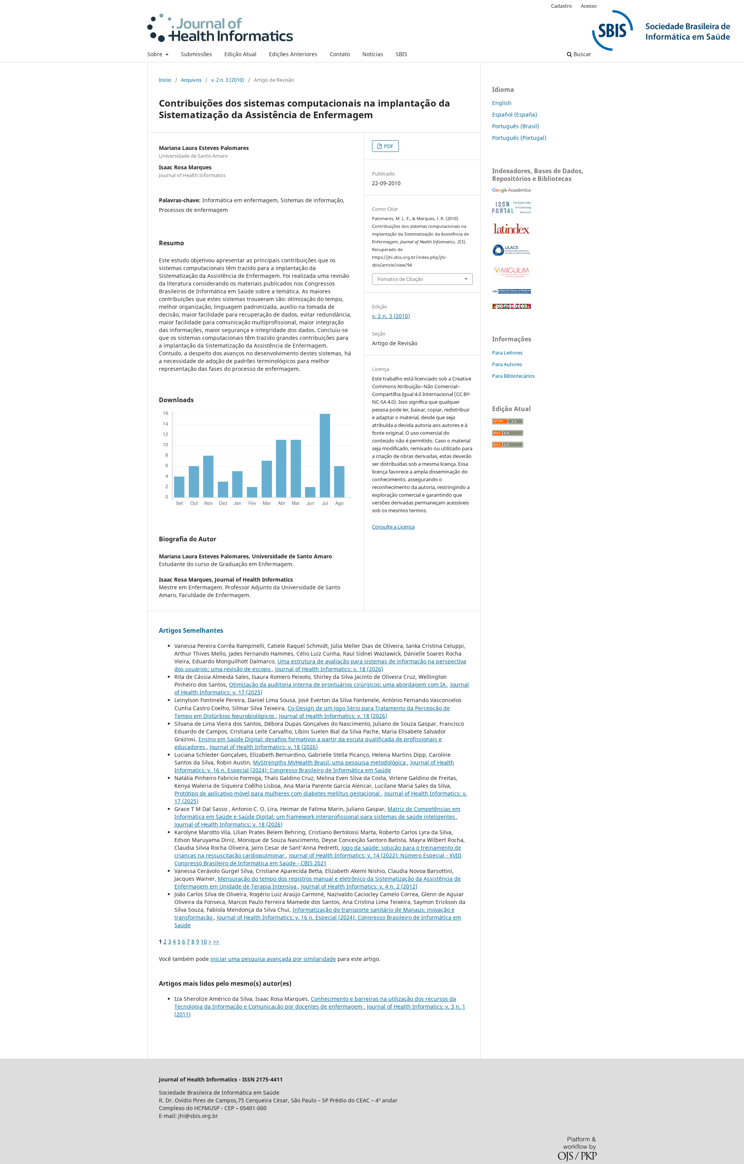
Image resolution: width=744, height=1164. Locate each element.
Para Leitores (507, 352)
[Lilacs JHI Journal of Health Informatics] (511, 254)
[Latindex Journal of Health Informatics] (511, 233)
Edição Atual (240, 54)
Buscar (581, 54)
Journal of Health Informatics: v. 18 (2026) (329, 669)
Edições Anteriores (293, 54)
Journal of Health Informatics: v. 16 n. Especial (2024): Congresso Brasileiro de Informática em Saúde (314, 766)
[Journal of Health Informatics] (511, 191)
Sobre (155, 54)
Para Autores (507, 364)
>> (216, 941)
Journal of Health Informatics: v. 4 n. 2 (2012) (359, 886)
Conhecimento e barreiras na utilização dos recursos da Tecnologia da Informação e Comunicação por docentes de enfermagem (315, 1002)
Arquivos (191, 79)
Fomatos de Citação (400, 279)
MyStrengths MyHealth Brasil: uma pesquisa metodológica (330, 762)
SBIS (401, 54)
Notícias (372, 54)
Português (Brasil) (515, 126)
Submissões (196, 54)
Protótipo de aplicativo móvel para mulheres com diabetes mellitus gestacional (277, 793)
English (502, 103)
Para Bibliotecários (513, 375)
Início (165, 79)
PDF (388, 146)
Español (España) (514, 114)
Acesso (589, 5)
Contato (340, 54)
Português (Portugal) (519, 137)
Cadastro (561, 5)
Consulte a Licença (393, 526)
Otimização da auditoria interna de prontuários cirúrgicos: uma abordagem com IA (338, 684)
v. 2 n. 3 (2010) (227, 79)
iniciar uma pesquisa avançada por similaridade (273, 959)
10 (204, 941)
